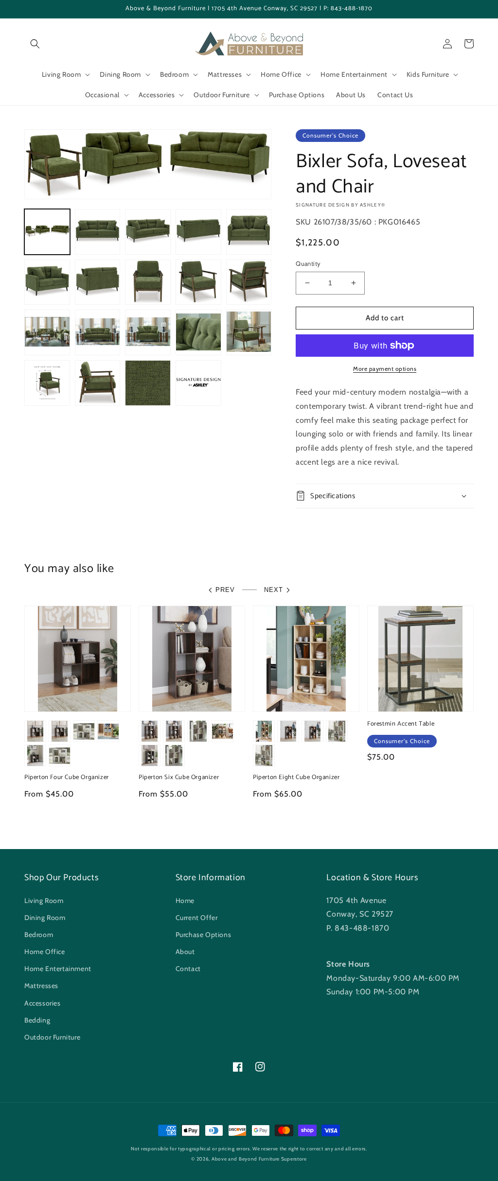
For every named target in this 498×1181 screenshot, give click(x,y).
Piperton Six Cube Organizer (179, 778)
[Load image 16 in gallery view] (47, 383)
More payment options (384, 368)
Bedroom (38, 934)
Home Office (44, 951)
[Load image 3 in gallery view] (148, 232)
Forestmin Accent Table (400, 724)
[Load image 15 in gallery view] (249, 332)
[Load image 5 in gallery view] (249, 232)
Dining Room (45, 917)
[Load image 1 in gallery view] (47, 232)
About (185, 951)
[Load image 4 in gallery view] (198, 232)
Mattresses (41, 985)
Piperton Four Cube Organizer (66, 778)
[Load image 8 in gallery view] (148, 282)
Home (185, 900)
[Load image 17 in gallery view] (98, 383)
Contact (188, 968)
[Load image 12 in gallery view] (98, 332)
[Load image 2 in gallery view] (98, 232)
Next (273, 589)
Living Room (44, 900)
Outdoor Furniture (52, 1037)
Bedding (37, 1020)
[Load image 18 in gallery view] (148, 383)
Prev (225, 589)
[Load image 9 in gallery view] (198, 282)
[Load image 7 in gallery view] (98, 282)
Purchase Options (203, 934)
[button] (35, 43)
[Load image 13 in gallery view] (148, 332)
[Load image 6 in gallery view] (47, 282)
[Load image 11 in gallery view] (47, 332)
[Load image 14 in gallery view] (198, 332)
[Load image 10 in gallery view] (249, 282)
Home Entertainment (57, 968)
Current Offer (197, 917)
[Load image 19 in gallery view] (198, 383)
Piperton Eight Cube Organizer (296, 778)
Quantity (308, 263)
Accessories (42, 1003)
